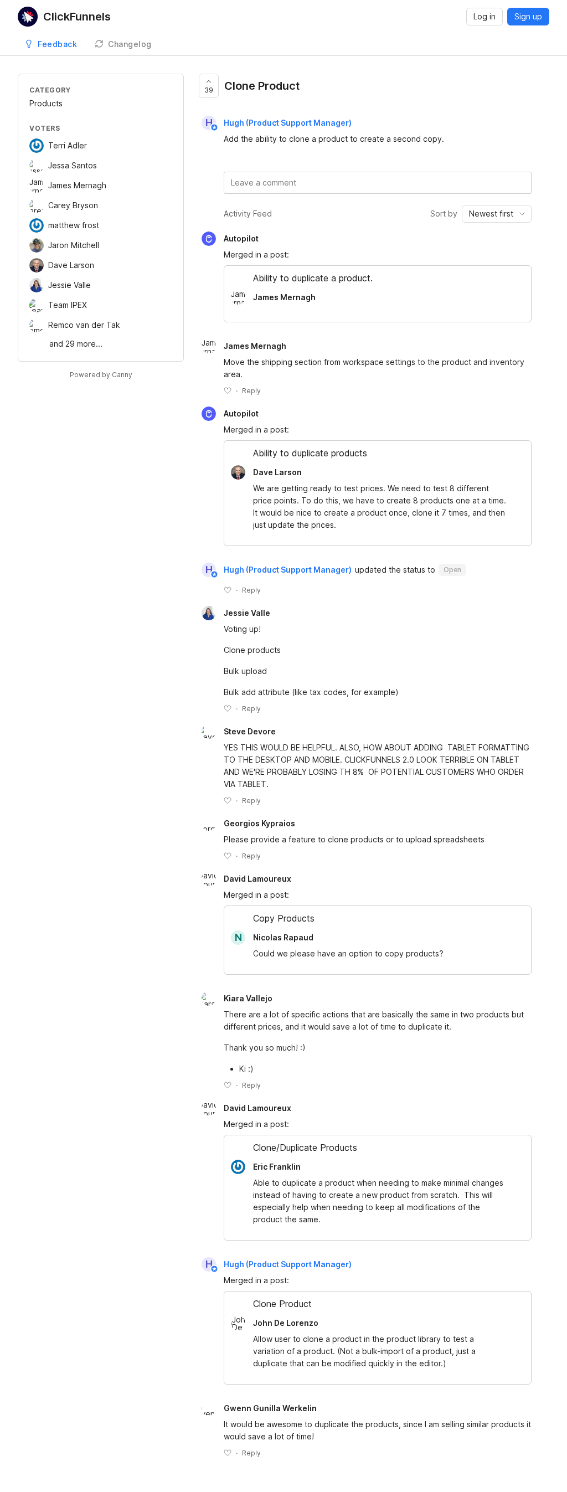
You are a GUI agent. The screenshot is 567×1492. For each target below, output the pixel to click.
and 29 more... (75, 343)
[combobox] (497, 214)
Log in (484, 16)
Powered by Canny (101, 375)
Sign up (528, 16)
